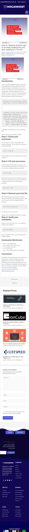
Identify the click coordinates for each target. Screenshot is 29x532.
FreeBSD (8, 53)
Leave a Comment (6, 52)
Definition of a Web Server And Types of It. (13, 357)
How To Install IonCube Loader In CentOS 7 (13, 322)
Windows (4, 55)
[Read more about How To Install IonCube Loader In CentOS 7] (14, 316)
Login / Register (21, 1)
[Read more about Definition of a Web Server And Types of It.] (14, 352)
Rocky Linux (13, 53)
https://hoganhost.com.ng (8, 270)
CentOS (25, 52)
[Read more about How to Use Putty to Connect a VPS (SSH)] (14, 298)
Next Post (14, 283)
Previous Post (14, 279)
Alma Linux (14, 52)
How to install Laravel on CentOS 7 (14, 344)
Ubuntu (22, 53)
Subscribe (11, 452)
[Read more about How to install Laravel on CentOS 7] (14, 335)
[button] (26, 12)
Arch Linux (19, 52)
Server (18, 53)
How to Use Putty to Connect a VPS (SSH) (13, 305)
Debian (3, 53)
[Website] (14, 407)
